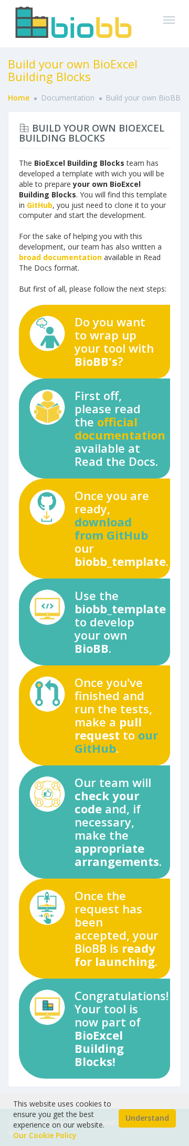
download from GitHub (111, 528)
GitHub (39, 205)
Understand (147, 1118)
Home (18, 98)
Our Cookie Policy (45, 1135)
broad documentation (60, 257)
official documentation (120, 428)
